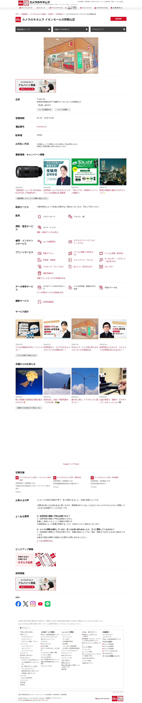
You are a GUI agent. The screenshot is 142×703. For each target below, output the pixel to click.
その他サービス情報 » (48, 632)
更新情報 (63, 669)
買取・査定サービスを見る (47, 232)
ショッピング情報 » (67, 632)
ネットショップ (65, 634)
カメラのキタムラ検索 (38, 14)
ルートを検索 (62, 109)
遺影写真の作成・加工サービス (30, 671)
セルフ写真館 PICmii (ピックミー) (50, 659)
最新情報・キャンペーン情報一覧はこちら (32, 198)
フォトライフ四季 (87, 651)
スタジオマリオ (46, 644)
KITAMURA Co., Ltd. (29, 700)
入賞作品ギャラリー (87, 663)
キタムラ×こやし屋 (46, 666)
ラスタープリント (27, 639)
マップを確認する (45, 109)
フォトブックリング (27, 650)
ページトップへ (118, 692)
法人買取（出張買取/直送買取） (71, 648)
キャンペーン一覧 (66, 658)
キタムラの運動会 (87, 647)
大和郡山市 (59, 14)
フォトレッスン (86, 649)
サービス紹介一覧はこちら (26, 355)
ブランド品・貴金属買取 (69, 646)
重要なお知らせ (65, 663)
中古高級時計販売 (68, 641)
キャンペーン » (66, 655)
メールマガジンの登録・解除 (49, 652)
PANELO (22, 685)
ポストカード (24, 653)
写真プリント (24, 634)
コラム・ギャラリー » (89, 632)
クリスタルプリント (27, 637)
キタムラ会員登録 (109, 644)
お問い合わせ (95, 1)
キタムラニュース (66, 653)
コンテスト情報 (86, 661)
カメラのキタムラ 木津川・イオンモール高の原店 (35, 479)
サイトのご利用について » (111, 656)
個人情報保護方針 (24, 694)
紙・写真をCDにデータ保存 (29, 666)
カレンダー (23, 675)
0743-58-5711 (42, 127)
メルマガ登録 (119, 1)
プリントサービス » (26, 632)
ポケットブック (26, 648)
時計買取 (65, 644)
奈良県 (50, 14)
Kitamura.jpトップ (26, 627)
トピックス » (65, 660)
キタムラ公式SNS (46, 657)
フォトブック (24, 644)
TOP (17, 14)
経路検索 (118, 19)
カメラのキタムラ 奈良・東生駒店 (106, 477)
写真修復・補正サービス (28, 673)
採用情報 (87, 1)
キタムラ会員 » (107, 641)
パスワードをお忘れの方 (110, 651)
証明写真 (22, 682)
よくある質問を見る (45, 541)
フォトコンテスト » (88, 658)
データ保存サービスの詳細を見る (50, 292)
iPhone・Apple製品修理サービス (50, 634)
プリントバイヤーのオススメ (69, 650)
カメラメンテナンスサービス (49, 637)
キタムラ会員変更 (109, 646)
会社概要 (80, 1)
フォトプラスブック (27, 646)
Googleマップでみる (71, 464)
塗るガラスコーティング (48, 639)
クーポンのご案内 (46, 655)
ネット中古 (66, 639)
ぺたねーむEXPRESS (26, 678)
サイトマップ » (107, 653)
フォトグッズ (24, 680)
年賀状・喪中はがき (27, 655)
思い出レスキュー (25, 657)
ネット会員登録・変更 (107, 1)
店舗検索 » (106, 632)
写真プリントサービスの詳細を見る (51, 278)
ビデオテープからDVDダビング (30, 660)
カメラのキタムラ (107, 634)
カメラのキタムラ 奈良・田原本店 (69, 477)
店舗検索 (24, 14)
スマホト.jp (44, 641)
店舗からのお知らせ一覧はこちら (29, 408)
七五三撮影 (45, 646)
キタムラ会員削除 (109, 648)
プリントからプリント (28, 669)
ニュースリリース (38, 694)
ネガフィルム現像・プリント (30, 641)
